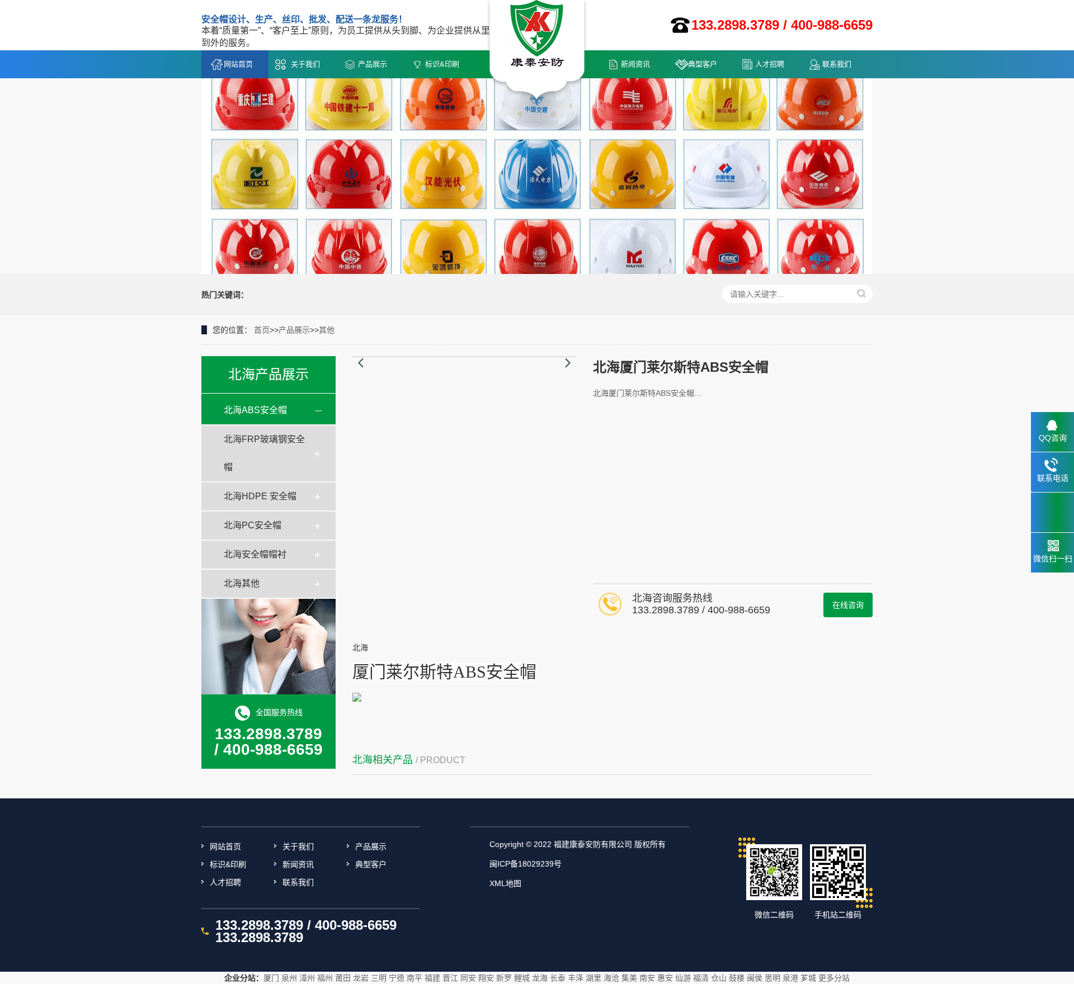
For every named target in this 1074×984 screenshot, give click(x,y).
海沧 (611, 977)
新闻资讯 (635, 64)
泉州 (289, 977)
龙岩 (361, 977)
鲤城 (522, 977)
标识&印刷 (442, 64)
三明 (379, 977)
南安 (647, 977)
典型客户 (702, 64)
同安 (468, 977)
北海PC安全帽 (252, 525)
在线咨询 (848, 604)
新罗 (504, 977)
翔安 (486, 977)
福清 (701, 977)
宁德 (396, 977)
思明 (772, 977)
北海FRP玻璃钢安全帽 (264, 453)
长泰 (558, 977)
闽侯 (754, 977)
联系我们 (836, 64)
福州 (325, 977)
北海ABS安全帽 (255, 410)
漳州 (307, 977)
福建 (432, 977)
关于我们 (305, 64)
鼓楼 (737, 977)
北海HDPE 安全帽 (260, 496)
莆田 (343, 977)
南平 (414, 977)
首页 (262, 329)
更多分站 (834, 977)
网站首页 (238, 64)
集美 (629, 977)
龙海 (540, 977)
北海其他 (242, 583)
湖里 (593, 977)
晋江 (450, 977)
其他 (327, 329)
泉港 (790, 977)
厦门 (271, 977)
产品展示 (372, 64)
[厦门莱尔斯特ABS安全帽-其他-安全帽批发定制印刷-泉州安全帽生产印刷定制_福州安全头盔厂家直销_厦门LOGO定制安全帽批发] (537, 50)
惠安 (665, 977)
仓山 (719, 977)
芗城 (808, 977)
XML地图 (505, 883)
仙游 (683, 977)
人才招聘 (769, 64)
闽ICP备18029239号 (525, 863)
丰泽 (575, 977)
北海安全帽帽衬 (255, 554)
